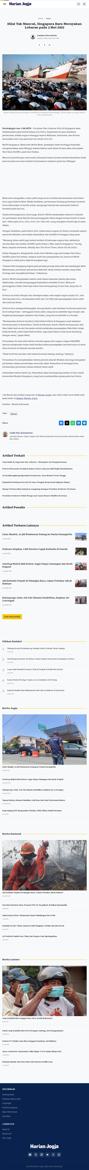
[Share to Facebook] (61, 423)
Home (40, 18)
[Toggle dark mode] (84, 4)
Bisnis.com (6, 1134)
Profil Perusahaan (9, 1108)
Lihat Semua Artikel (12, 617)
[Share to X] (67, 423)
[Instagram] (41, 1154)
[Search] (78, 4)
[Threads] (53, 1154)
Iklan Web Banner (9, 1112)
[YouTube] (47, 1154)
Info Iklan (6, 1116)
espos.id (6, 1129)
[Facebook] (30, 1154)
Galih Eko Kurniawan (21, 433)
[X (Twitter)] (35, 1154)
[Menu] (4, 4)
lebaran (14, 414)
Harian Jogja (44, 395)
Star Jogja (6, 1138)
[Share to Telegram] (84, 423)
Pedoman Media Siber (11, 1099)
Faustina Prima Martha (47, 35)
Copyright (6, 1103)
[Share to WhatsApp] (72, 423)
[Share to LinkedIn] (78, 423)
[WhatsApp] (59, 1154)
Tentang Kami (8, 1095)
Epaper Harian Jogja (26, 398)
